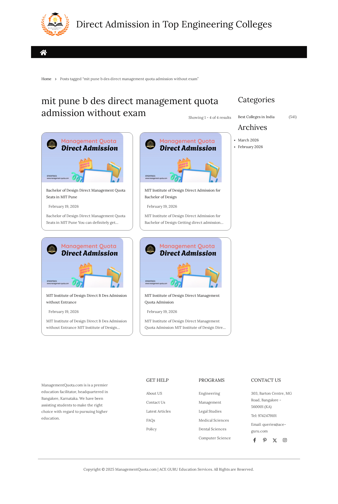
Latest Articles (158, 411)
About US (154, 393)
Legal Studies (210, 411)
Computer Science (215, 438)
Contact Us (155, 402)
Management (210, 402)
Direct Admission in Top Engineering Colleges (174, 24)
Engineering (209, 393)
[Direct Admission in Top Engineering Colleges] (43, 52)
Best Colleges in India (256, 116)
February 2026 (250, 146)
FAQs (150, 420)
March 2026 (248, 140)
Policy (151, 429)
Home (46, 78)
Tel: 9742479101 (264, 415)
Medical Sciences (214, 420)
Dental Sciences (212, 429)
